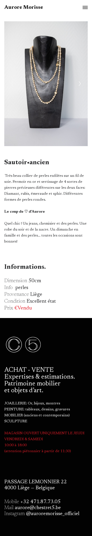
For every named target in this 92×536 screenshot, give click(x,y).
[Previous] (12, 83)
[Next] (80, 83)
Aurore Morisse (23, 7)
